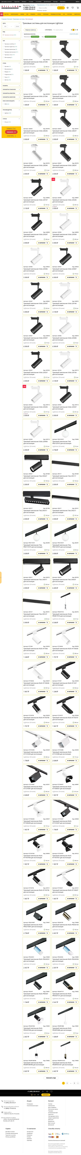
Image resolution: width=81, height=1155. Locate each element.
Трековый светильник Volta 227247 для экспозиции (64, 97)
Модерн (7, 71)
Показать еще (51, 1078)
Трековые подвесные (11, 46)
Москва (32, 5)
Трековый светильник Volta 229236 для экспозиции (35, 408)
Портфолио (30, 1133)
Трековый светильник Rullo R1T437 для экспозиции (64, 684)
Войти (77, 1)
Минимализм (8, 69)
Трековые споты (10, 54)
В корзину (41, 70)
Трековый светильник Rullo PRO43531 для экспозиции (36, 960)
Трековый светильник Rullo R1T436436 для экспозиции (32, 822)
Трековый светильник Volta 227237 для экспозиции (64, 63)
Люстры (50, 1104)
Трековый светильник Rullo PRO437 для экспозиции (35, 995)
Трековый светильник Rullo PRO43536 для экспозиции (65, 960)
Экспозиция (34, 36)
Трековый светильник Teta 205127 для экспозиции (35, 615)
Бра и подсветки (52, 1107)
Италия (8, 122)
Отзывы (31, 1)
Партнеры (29, 1140)
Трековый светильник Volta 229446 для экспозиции (64, 339)
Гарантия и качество (11, 1135)
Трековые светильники (11, 52)
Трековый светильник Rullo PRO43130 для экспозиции (65, 926)
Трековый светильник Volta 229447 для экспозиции (64, 270)
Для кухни (50, 1119)
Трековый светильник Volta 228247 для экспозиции (64, 166)
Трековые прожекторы (11, 49)
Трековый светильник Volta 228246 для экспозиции (35, 166)
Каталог (1, 14)
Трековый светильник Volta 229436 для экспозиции (35, 442)
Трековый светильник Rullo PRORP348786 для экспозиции (33, 1064)
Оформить (46, 1094)
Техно (7, 77)
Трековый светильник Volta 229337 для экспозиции (64, 408)
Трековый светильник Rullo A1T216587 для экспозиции (32, 787)
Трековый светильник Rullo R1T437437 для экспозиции (61, 856)
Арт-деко (8, 66)
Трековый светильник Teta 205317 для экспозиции (35, 511)
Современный (9, 74)
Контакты (62, 1)
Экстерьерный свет (53, 1112)
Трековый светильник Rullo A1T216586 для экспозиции (61, 753)
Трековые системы (19, 19)
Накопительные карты (32, 1105)
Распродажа (30, 1104)
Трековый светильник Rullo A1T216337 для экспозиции (61, 822)
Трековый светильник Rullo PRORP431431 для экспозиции (62, 1064)
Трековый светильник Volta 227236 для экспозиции (35, 63)
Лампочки (50, 1114)
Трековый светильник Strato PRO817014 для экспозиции (62, 615)
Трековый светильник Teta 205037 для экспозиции (64, 580)
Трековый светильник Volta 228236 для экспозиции (35, 132)
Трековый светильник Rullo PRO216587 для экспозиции (32, 926)
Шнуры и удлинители (53, 1118)
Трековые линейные (10, 44)
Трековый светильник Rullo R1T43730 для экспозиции (36, 718)
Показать (10, 132)
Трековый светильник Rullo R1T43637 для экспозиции (65, 891)
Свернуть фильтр (30, 30)
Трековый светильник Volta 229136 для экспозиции (64, 373)
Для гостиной (51, 1123)
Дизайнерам (47, 1)
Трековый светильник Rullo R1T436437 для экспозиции (61, 787)
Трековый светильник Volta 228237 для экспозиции (64, 132)
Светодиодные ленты (53, 1116)
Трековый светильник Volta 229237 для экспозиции (35, 373)
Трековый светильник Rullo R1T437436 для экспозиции (32, 856)
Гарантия (16, 1)
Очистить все (74, 34)
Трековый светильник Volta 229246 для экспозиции (64, 201)
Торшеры (50, 1111)
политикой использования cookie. (57, 1148)
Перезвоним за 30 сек (43, 5)
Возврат (24, 1)
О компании (31, 1129)
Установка (38, 1)
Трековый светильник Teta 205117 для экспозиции (64, 477)
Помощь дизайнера (10, 1137)
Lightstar (8, 113)
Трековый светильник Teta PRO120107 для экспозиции (61, 442)
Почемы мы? (30, 1131)
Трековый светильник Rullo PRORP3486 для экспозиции (61, 1029)
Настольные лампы (53, 1109)
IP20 (7, 104)
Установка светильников (12, 1133)
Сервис (8, 1129)
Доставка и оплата (7, 1)
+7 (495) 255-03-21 (29, 9)
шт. (35, 1094)
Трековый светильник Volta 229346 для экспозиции (35, 270)
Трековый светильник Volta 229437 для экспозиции (35, 339)
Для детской (51, 1121)
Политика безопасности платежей (56, 1140)
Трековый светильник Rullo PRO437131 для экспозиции (61, 995)
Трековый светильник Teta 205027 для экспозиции (35, 477)
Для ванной (51, 1125)
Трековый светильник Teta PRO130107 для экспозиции (61, 546)
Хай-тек (8, 80)
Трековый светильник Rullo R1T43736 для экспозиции (36, 891)
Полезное (29, 1138)
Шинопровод (8, 57)
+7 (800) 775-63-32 (29, 7)
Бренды (55, 1)
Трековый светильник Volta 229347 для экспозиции (35, 304)
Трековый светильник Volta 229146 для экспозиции (64, 304)
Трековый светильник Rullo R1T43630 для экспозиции (65, 649)
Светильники (51, 1105)
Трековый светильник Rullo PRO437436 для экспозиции (32, 1029)
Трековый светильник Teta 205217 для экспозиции (64, 511)
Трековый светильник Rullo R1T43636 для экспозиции (36, 684)
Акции (29, 1101)
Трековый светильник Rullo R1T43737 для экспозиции (65, 718)
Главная (4, 19)
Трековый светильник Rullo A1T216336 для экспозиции (32, 753)
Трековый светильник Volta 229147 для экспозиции (35, 201)
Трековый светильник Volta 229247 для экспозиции (35, 235)
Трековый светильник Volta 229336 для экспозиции (64, 235)
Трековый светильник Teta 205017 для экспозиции (35, 580)
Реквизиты (29, 1135)
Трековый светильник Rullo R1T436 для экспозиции (35, 649)
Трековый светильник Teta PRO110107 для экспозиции (32, 546)
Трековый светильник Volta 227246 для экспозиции (35, 97)
